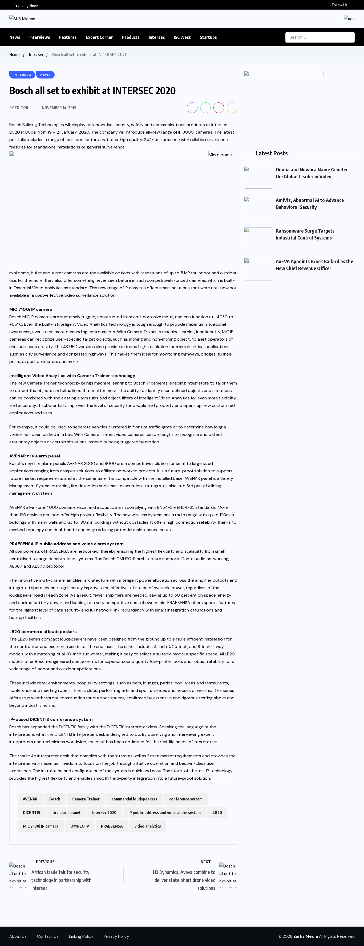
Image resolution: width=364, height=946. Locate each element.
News (14, 37)
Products (131, 37)
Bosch (54, 798)
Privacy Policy (116, 936)
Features (68, 37)
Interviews (39, 37)
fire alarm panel (66, 812)
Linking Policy (81, 936)
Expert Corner (99, 37)
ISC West (182, 37)
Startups (208, 37)
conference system (186, 798)
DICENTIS (31, 812)
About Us (18, 936)
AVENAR (30, 798)
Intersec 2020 (104, 812)
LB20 (217, 812)
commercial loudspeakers (134, 798)
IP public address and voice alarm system (164, 812)
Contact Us (48, 936)
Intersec (157, 37)
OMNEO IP (79, 826)
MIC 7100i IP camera (40, 826)
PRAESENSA (112, 826)
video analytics (148, 826)
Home (14, 54)
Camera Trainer (86, 798)
